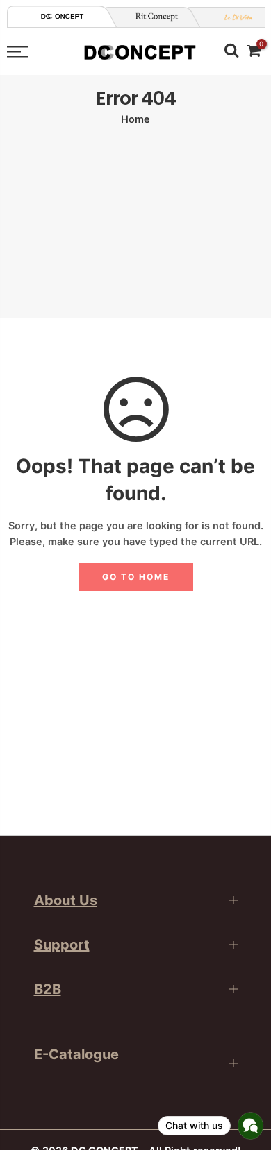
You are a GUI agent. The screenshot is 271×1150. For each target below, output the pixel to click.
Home (135, 119)
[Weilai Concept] (62, 16)
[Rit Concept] (151, 17)
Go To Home (136, 577)
